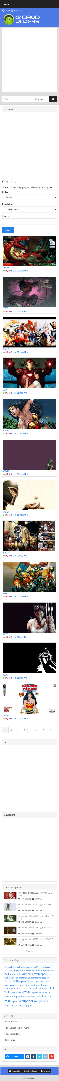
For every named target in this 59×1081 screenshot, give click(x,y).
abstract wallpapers (21, 967)
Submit (8, 230)
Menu (7, 5)
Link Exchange (31, 1071)
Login (7, 10)
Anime (44, 970)
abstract (8, 967)
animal (22, 970)
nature (47, 992)
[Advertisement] (29, 60)
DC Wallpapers (36, 981)
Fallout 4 (48, 982)
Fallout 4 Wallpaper (11, 985)
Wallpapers (41, 1001)
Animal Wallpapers (33, 970)
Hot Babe (19, 989)
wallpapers (11, 1005)
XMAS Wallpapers (25, 1006)
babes (19, 974)
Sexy (25, 997)
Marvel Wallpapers (26, 992)
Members (46, 1071)
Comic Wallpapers (15, 981)
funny (21, 985)
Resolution (7, 204)
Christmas (22, 977)
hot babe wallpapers (33, 988)
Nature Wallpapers (13, 996)
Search (5, 216)
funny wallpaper (33, 985)
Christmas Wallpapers (39, 977)
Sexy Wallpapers (33, 997)
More (28, 951)
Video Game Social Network (16, 1027)
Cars (15, 978)
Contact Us (15, 1071)
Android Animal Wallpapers (41, 967)
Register (17, 10)
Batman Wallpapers (35, 974)
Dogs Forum (9, 1040)
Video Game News (12, 1033)
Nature (41, 992)
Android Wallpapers (11, 970)
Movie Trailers (10, 1021)
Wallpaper (26, 1001)
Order (5, 192)
